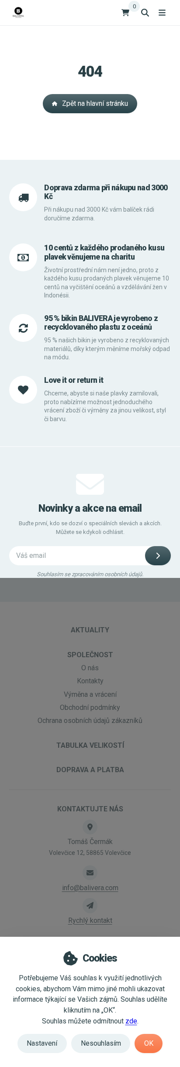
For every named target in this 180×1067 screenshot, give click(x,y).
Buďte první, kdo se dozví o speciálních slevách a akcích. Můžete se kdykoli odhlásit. (90, 527)
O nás (90, 668)
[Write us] (90, 905)
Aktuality (90, 630)
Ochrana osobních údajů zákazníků (90, 720)
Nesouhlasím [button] (101, 1043)
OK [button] (148, 1043)
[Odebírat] (158, 555)
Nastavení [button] (42, 1043)
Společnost (90, 655)
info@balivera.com (90, 888)
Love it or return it (73, 380)
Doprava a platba (90, 770)
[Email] (90, 872)
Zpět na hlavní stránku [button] (95, 103)
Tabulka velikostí (90, 745)
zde (131, 1021)
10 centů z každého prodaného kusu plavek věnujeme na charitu (104, 252)
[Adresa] (90, 827)
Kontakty (90, 681)
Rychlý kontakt (90, 920)
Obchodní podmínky (90, 707)
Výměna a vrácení (90, 694)
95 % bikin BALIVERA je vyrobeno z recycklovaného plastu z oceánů (101, 322)
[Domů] (18, 12)
